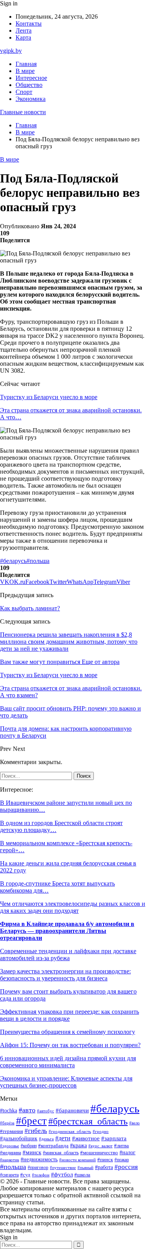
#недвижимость (39, 1159)
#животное (86, 1138)
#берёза (7, 1122)
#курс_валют (100, 1145)
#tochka (8, 1110)
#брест (31, 1121)
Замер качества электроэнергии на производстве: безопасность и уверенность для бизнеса (65, 974)
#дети (62, 1138)
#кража (78, 1145)
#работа (104, 1167)
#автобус (45, 1111)
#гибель (36, 1130)
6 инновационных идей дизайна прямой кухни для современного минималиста (68, 1061)
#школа (82, 1175)
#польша (37, 561)
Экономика (31, 99)
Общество (29, 85)
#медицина (10, 1152)
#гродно (101, 1131)
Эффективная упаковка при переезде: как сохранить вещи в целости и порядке (69, 1015)
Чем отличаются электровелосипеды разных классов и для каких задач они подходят (72, 907)
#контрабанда (53, 1145)
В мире (25, 71)
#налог (127, 1152)
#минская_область (61, 1152)
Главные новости (23, 112)
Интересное (31, 78)
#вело (134, 1122)
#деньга (46, 1138)
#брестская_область (88, 1121)
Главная (26, 64)
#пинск (105, 1159)
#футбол (62, 1174)
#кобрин (29, 1145)
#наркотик (9, 1159)
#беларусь (13, 561)
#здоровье (9, 1145)
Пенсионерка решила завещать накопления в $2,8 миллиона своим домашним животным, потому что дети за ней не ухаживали (68, 641)
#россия (126, 1167)
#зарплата (114, 1138)
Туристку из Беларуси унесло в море (48, 397)
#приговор (38, 1167)
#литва (121, 1145)
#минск (32, 1152)
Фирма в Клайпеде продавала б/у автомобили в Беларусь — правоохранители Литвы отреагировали (67, 931)
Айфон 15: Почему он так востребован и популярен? (70, 1045)
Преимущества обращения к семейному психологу (67, 1031)
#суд (25, 1175)
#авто (27, 1110)
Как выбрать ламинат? (30, 608)
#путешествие (63, 1167)
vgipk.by (11, 50)
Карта (23, 37)
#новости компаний (77, 1159)
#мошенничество (99, 1152)
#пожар (121, 1159)
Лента (24, 30)
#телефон (40, 1175)
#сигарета (9, 1175)
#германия (11, 1131)
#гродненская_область (70, 1131)
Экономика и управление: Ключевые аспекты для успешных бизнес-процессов (66, 1082)
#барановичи (72, 1110)
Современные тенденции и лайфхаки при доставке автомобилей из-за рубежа (68, 954)
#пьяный (85, 1167)
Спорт (24, 92)
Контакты (29, 23)
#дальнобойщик (18, 1138)
